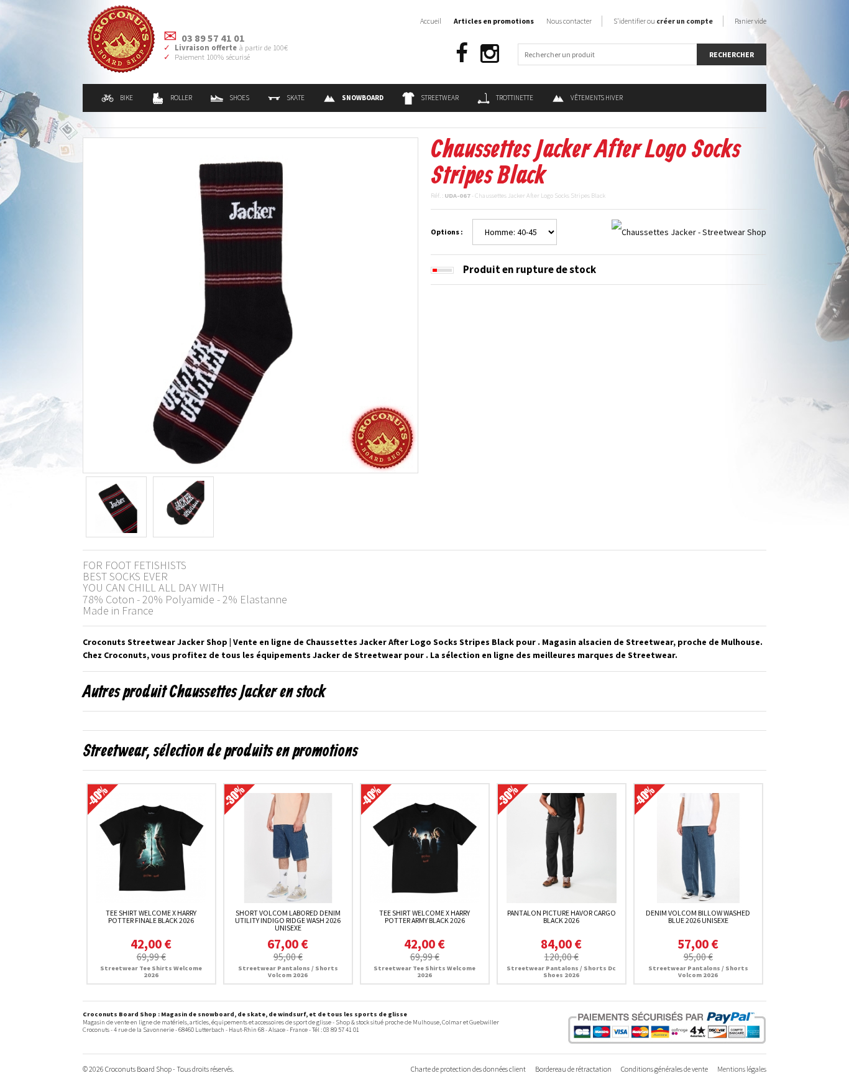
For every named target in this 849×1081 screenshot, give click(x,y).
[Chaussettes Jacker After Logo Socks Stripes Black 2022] (250, 304)
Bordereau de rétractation (573, 1069)
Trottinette (514, 97)
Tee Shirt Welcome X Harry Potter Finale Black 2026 (151, 916)
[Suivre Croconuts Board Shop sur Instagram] (489, 54)
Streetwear (440, 97)
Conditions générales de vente (664, 1069)
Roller (181, 97)
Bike (126, 97)
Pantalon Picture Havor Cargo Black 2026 (561, 916)
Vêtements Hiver (597, 97)
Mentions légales (741, 1069)
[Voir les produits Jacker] (689, 231)
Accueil (430, 21)
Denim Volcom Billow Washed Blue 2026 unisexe (698, 916)
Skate (296, 97)
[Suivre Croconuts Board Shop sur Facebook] (462, 54)
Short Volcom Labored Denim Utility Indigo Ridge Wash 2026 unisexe (288, 920)
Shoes (239, 97)
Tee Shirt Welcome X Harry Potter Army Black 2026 (424, 916)
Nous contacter (569, 21)
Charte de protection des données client (468, 1069)
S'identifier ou (663, 21)
